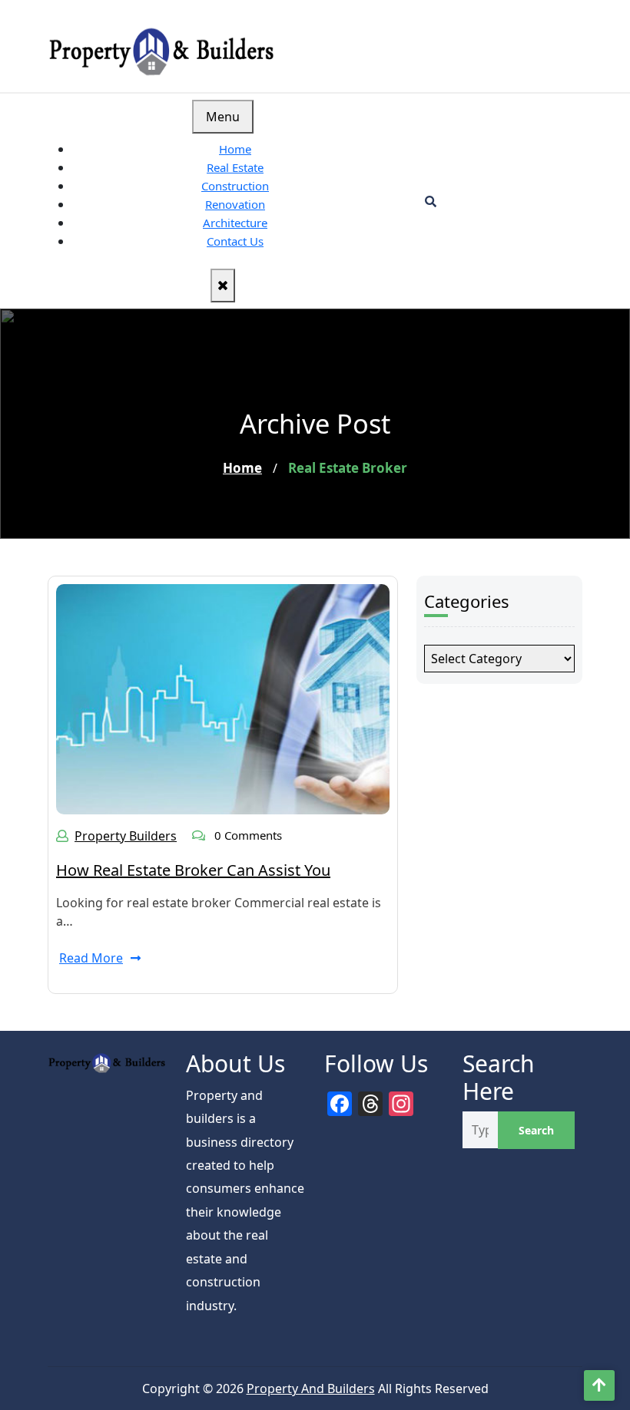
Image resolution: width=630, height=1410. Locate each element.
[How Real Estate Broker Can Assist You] (223, 697)
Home (235, 149)
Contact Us (235, 241)
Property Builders (126, 835)
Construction (235, 185)
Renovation (235, 204)
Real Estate (235, 167)
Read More (91, 957)
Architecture (235, 222)
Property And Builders (311, 1388)
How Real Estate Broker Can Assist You (193, 870)
